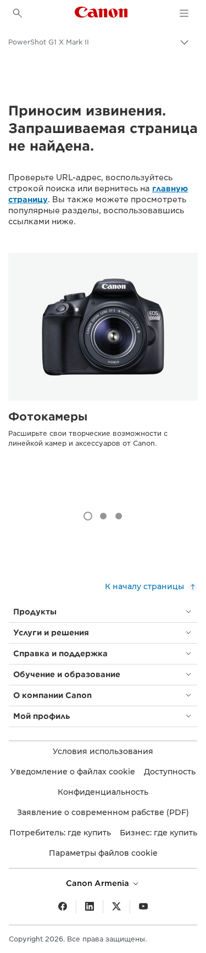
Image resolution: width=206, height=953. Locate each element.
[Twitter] (116, 906)
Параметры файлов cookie (103, 853)
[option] (103, 371)
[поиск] (17, 13)
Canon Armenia (98, 883)
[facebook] (62, 906)
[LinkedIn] (89, 906)
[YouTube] (143, 906)
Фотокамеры (47, 416)
